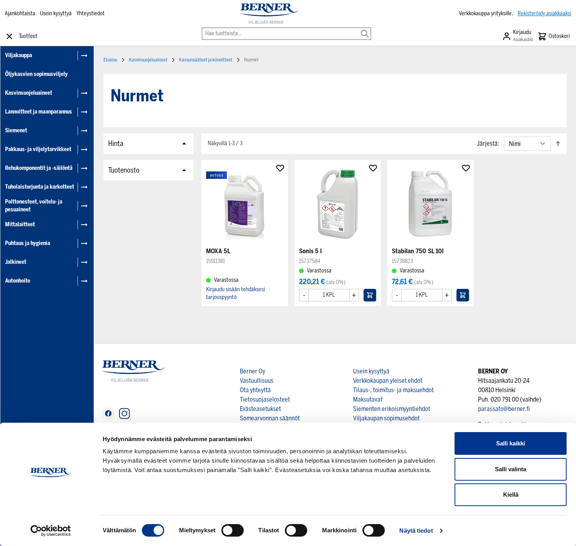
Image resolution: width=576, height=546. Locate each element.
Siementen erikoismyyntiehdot (391, 409)
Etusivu (110, 60)
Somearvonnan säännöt (270, 418)
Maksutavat (367, 399)
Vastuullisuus (257, 380)
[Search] (365, 28)
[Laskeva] (558, 143)
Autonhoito (17, 281)
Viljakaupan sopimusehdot (386, 418)
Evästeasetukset (260, 409)
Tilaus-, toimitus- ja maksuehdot (393, 390)
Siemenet (16, 130)
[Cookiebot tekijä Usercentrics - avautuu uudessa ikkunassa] (50, 531)
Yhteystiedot (90, 13)
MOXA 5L (218, 251)
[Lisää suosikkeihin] (280, 168)
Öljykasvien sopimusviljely (36, 74)
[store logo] (269, 13)
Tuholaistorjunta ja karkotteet (39, 187)
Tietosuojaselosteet (265, 399)
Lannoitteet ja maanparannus (38, 111)
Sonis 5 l (310, 251)
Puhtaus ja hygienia (27, 243)
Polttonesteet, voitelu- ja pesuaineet (33, 205)
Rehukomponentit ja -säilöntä (38, 168)
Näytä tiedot (416, 530)
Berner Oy (252, 371)
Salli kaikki (510, 443)
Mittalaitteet (20, 224)
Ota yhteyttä (255, 390)
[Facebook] (108, 413)
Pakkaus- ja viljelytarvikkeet (38, 149)
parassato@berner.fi (504, 409)
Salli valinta (510, 469)
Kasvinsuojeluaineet (28, 93)
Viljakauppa (18, 55)
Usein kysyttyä (56, 13)
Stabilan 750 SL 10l (418, 251)
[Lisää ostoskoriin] (370, 295)
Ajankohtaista (20, 13)
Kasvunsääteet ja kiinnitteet (205, 60)
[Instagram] (124, 413)
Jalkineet (15, 262)
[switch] (232, 530)
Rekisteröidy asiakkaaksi (544, 13)
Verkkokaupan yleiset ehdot (387, 380)
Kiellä (510, 494)
